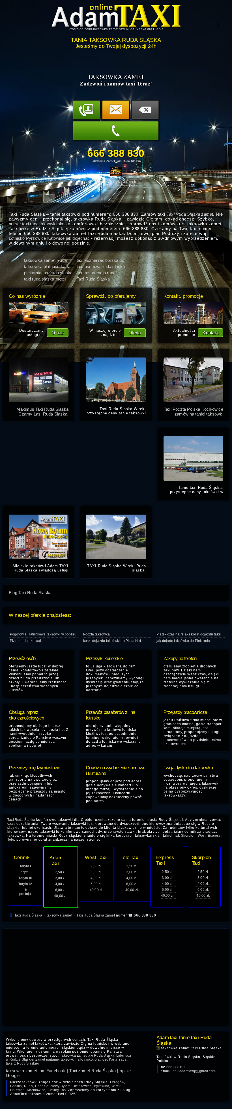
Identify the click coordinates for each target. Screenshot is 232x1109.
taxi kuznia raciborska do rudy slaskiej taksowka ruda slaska (100, 260)
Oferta (134, 332)
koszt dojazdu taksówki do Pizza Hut (112, 641)
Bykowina (101, 1086)
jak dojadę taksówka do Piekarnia (183, 641)
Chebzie (41, 1086)
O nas (57, 332)
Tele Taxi (130, 857)
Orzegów (117, 1082)
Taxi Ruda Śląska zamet (190, 214)
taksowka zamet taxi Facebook (35, 1070)
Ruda (28, 1086)
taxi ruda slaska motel (45, 279)
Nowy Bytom (60, 1086)
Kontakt (210, 332)
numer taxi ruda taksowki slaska (39, 223)
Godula (16, 1086)
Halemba (17, 1090)
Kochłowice (36, 1090)
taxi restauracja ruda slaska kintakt (96, 272)
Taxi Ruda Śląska (28, 915)
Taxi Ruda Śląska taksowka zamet (93, 279)
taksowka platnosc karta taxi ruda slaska (47, 266)
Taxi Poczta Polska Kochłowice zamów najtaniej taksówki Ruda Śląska (193, 414)
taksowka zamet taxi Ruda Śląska (119, 29)
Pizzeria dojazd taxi (25, 641)
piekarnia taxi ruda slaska (48, 272)
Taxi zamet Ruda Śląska (92, 1070)
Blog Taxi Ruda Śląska (30, 592)
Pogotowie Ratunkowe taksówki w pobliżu (43, 634)
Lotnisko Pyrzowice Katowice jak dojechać (49, 238)
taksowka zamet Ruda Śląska (45, 260)
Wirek (116, 1086)
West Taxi (95, 857)
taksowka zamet (59, 915)
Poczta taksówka (96, 634)
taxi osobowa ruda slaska (101, 266)
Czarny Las (57, 1090)
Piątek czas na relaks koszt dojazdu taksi (188, 634)
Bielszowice (82, 1086)
